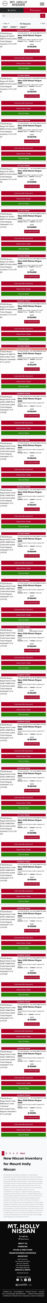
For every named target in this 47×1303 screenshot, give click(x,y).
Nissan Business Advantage (22, 1253)
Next (22, 1153)
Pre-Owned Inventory (22, 1261)
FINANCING (23, 1247)
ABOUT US (22, 1243)
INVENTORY (23, 1256)
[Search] (42, 16)
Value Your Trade (23, 63)
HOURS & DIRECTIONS (22, 1250)
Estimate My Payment (23, 58)
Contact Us (7, 1292)
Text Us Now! (23, 68)
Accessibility (19, 1292)
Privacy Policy (31, 1292)
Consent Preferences (35, 1294)
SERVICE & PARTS (22, 1270)
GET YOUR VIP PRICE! (32, 51)
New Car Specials (23, 1263)
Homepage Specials (23, 1267)
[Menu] (42, 4)
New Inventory (23, 1259)
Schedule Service (23, 1273)
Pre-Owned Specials (23, 1265)
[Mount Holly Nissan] (14, 3)
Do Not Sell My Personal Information (23, 1293)
